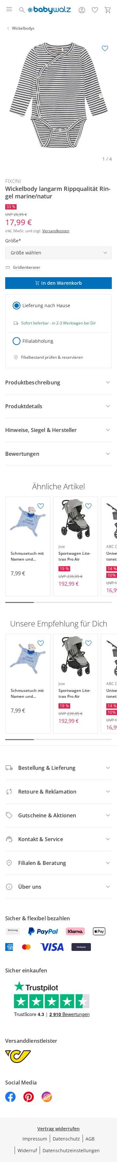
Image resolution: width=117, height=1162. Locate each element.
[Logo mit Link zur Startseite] (49, 10)
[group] (58, 95)
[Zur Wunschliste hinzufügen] (105, 48)
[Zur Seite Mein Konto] (82, 10)
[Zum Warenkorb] (108, 10)
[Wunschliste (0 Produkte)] (95, 10)
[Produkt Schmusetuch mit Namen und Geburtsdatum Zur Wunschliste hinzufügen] (40, 506)
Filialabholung (37, 341)
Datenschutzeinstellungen (71, 1150)
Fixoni (13, 181)
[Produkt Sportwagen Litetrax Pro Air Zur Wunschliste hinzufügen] (88, 506)
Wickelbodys (23, 28)
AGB (90, 1139)
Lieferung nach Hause (46, 305)
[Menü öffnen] (9, 10)
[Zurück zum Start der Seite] (110, 1116)
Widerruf (27, 1150)
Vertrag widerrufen (58, 1129)
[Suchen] (22, 10)
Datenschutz (66, 1139)
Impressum (34, 1139)
